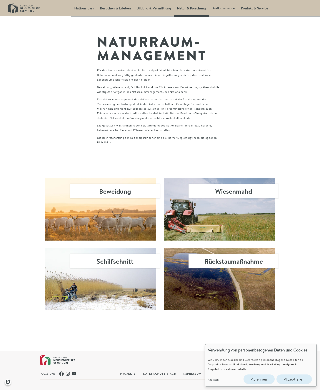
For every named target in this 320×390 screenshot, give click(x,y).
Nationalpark (84, 8)
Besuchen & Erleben (115, 8)
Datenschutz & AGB (159, 374)
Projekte (128, 374)
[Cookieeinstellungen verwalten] (8, 382)
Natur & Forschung (191, 8)
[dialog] (260, 365)
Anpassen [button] (213, 379)
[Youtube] (74, 373)
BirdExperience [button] (223, 7)
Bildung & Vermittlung (154, 8)
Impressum (192, 374)
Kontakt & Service (254, 8)
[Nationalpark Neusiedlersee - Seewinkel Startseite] (24, 8)
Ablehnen (259, 379)
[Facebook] (61, 373)
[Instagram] (68, 373)
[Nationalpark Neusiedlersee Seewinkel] (57, 360)
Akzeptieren (294, 379)
